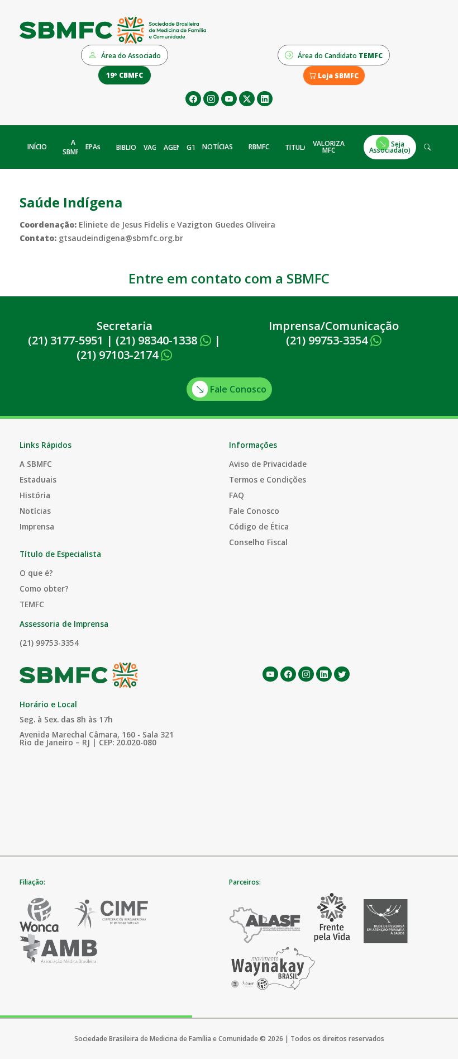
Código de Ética (259, 526)
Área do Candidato (339, 55)
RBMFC (259, 147)
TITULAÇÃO (303, 147)
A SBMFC (73, 147)
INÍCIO (37, 147)
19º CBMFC (124, 75)
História (35, 495)
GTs (193, 147)
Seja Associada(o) (390, 147)
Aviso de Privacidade (268, 463)
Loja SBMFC (337, 76)
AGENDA (177, 147)
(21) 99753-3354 (328, 340)
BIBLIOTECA (134, 147)
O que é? (36, 573)
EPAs (93, 147)
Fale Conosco (237, 389)
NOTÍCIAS (217, 147)
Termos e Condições (267, 479)
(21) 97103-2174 (119, 354)
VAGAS (154, 147)
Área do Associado (130, 55)
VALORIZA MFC (329, 147)
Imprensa (37, 526)
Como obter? (44, 588)
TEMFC (32, 604)
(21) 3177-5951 (65, 340)
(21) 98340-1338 (158, 340)
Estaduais (38, 479)
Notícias (35, 510)
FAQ (236, 495)
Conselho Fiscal (258, 542)
